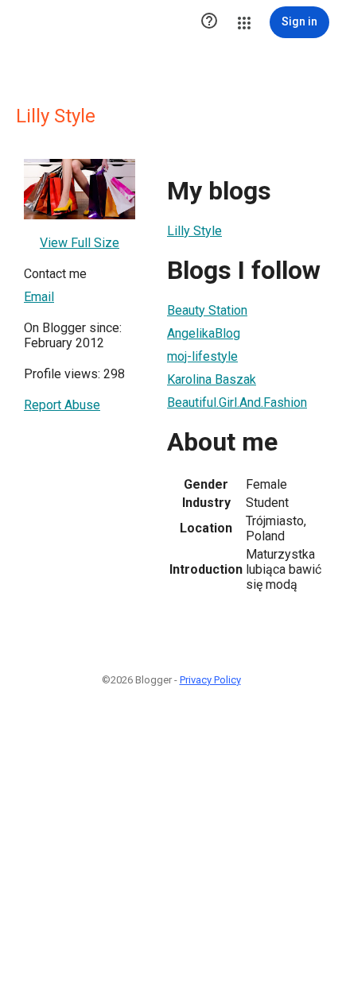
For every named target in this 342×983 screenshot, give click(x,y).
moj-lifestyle (202, 356)
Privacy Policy (210, 680)
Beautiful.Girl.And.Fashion (237, 402)
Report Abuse (62, 404)
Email (39, 296)
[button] (209, 22)
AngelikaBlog (203, 333)
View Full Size (79, 242)
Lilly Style (194, 230)
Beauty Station (207, 310)
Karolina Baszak (211, 379)
